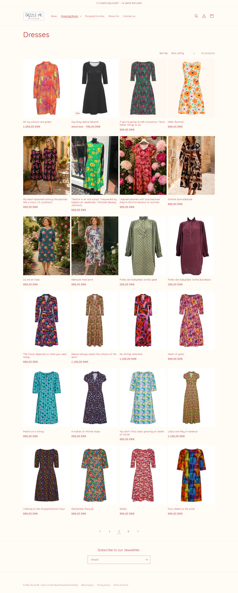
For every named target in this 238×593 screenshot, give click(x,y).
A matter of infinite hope (85, 431)
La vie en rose (31, 279)
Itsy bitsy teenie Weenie (84, 121)
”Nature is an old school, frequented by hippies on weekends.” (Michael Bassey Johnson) (94, 202)
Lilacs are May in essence (183, 431)
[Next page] (138, 531)
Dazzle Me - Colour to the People (45, 585)
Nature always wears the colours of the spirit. (93, 355)
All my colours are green (37, 121)
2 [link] (119, 531)
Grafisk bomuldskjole (180, 199)
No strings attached (131, 354)
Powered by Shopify (69, 585)
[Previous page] (100, 531)
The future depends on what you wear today (45, 355)
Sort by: (164, 53)
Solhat (123, 508)
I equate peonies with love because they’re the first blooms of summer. (140, 201)
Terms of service (120, 585)
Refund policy (87, 585)
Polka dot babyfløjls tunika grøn (138, 279)
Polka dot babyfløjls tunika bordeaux (189, 279)
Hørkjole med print (82, 279)
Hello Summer (176, 121)
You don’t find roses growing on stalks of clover (142, 433)
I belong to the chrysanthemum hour (44, 508)
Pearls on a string (33, 431)
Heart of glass (176, 354)
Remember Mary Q (82, 508)
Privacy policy (103, 585)
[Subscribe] (146, 560)
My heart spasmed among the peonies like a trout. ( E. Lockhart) (45, 201)
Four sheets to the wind (181, 508)
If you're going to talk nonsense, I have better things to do (142, 123)
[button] (71, 16)
